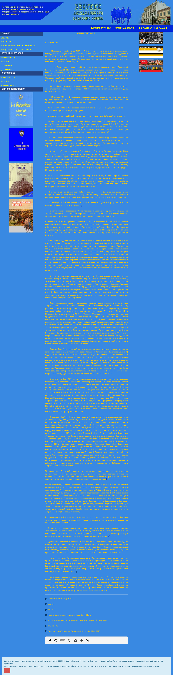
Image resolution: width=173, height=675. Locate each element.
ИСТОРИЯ (5, 62)
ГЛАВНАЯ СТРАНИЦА (101, 28)
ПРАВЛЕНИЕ (6, 42)
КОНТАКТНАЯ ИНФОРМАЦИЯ (153, 28)
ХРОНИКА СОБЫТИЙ (125, 28)
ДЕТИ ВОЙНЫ (7, 70)
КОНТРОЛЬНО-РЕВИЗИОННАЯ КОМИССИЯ (18, 46)
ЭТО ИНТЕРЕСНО (8, 58)
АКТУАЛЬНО (6, 66)
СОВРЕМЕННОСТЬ (8, 85)
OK (7, 670)
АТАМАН (5, 38)
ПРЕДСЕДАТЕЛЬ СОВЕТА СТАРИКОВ (16, 50)
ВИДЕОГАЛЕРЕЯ (8, 78)
